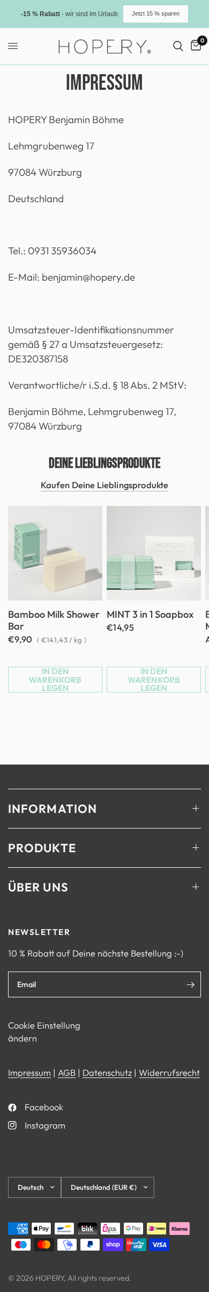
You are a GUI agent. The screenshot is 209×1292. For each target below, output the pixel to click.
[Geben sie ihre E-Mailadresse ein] (190, 984)
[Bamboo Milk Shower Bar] (55, 553)
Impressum (29, 1072)
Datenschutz (107, 1072)
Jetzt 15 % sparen (156, 13)
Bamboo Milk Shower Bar (54, 620)
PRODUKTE (42, 847)
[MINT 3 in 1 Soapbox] (154, 553)
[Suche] (178, 46)
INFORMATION (52, 808)
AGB (67, 1072)
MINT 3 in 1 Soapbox (150, 614)
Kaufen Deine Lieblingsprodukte (105, 485)
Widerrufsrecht (169, 1072)
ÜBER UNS (38, 887)
